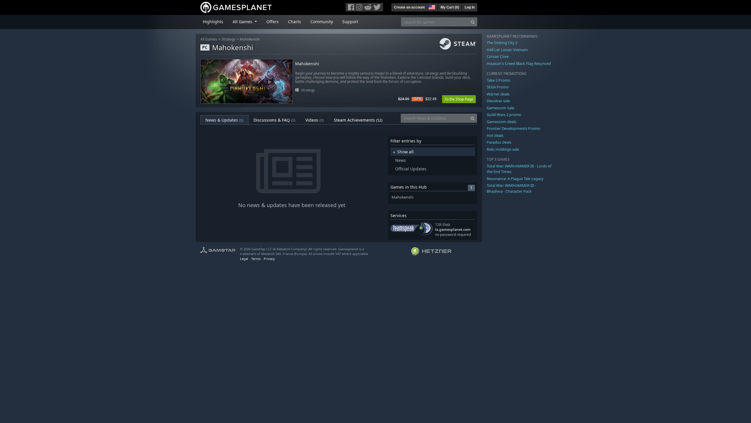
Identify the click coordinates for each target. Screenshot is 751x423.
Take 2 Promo (498, 80)
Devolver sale (498, 100)
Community (321, 21)
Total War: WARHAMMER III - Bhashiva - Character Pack (511, 188)
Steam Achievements (358, 120)
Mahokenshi (250, 39)
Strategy (228, 39)
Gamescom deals (501, 121)
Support (350, 21)
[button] (431, 6)
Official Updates (411, 169)
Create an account (409, 7)
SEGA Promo (498, 87)
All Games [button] (243, 21)
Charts (294, 21)
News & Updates (224, 120)
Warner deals (498, 94)
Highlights (213, 21)
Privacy (269, 258)
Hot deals (495, 135)
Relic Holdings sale (503, 149)
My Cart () (450, 7)
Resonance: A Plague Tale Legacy (515, 178)
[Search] (472, 21)
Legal (244, 258)
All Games (208, 39)
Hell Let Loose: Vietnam (507, 49)
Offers (272, 21)
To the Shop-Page (459, 99)
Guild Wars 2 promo (504, 114)
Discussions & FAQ (274, 120)
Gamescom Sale (500, 107)
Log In (470, 7)
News (400, 160)
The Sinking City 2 (502, 42)
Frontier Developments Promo (513, 128)
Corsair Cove (498, 56)
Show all (405, 152)
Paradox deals (499, 142)
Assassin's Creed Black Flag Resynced (519, 63)
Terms (256, 258)
